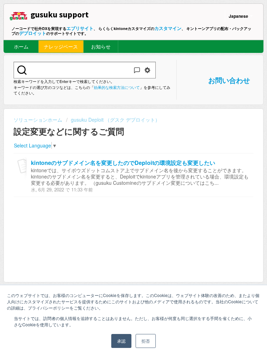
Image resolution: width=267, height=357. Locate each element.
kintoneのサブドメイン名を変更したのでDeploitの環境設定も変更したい (123, 163)
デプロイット (32, 33)
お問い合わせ (229, 80)
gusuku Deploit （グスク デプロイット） (115, 119)
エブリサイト (80, 28)
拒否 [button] (145, 341)
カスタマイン (167, 28)
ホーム (21, 46)
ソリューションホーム (39, 119)
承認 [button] (121, 341)
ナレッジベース (61, 46)
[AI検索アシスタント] (137, 70)
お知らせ (101, 46)
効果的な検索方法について (117, 87)
